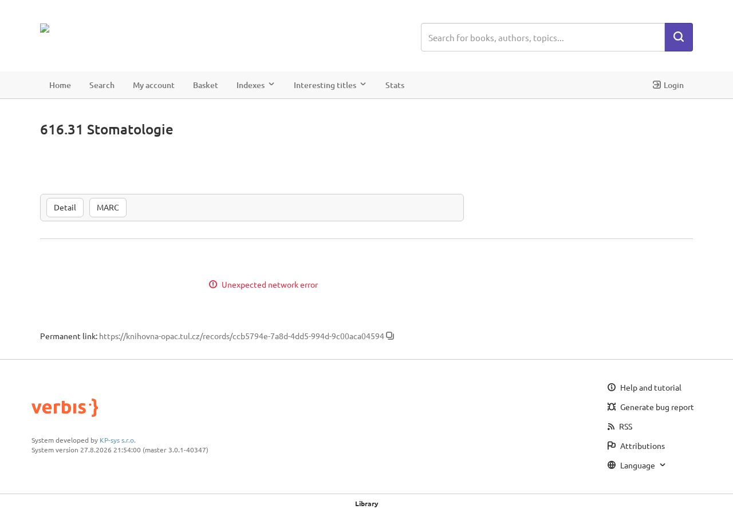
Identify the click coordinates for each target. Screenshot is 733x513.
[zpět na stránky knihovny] (90, 28)
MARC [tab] (108, 207)
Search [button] (102, 84)
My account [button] (154, 84)
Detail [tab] (65, 207)
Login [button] (674, 84)
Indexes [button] (251, 84)
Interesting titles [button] (325, 84)
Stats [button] (394, 84)
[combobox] (543, 37)
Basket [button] (205, 84)
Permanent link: (68, 336)
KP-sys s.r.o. (118, 439)
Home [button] (60, 84)
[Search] (678, 37)
